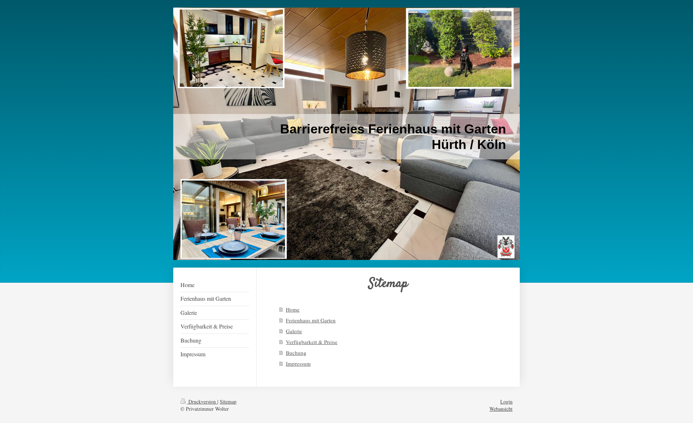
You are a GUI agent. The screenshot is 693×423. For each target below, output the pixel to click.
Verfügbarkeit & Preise (311, 341)
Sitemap (228, 401)
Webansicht (501, 408)
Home (293, 309)
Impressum (298, 363)
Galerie (294, 331)
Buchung (296, 352)
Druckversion (202, 401)
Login (506, 401)
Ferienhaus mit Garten (311, 320)
